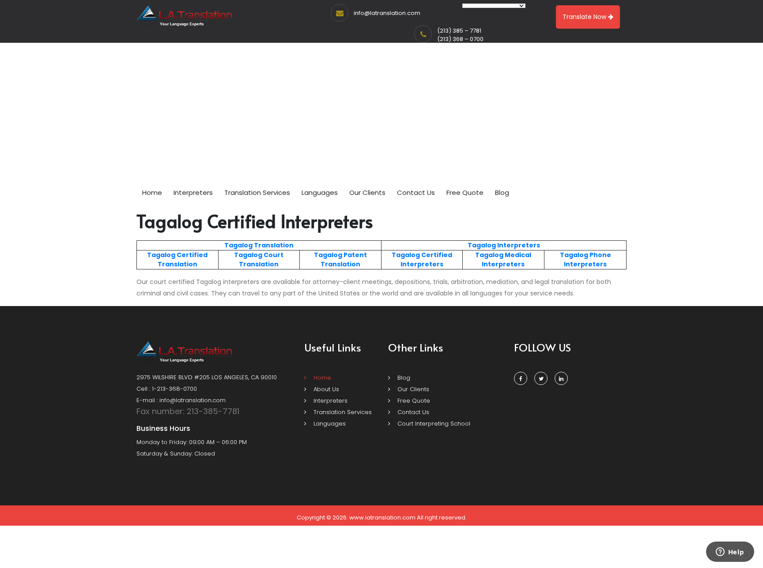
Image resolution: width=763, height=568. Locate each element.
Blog (502, 192)
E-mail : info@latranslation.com (181, 400)
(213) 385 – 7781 (459, 30)
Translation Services (257, 192)
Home (152, 192)
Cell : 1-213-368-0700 (166, 389)
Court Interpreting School (433, 423)
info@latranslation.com (387, 13)
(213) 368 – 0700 (460, 39)
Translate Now (585, 16)
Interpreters (193, 192)
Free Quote (464, 192)
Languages (320, 192)
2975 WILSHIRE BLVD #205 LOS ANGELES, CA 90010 (206, 377)
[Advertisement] (381, 117)
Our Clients (367, 192)
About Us (325, 389)
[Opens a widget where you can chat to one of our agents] (730, 553)
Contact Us (416, 192)
